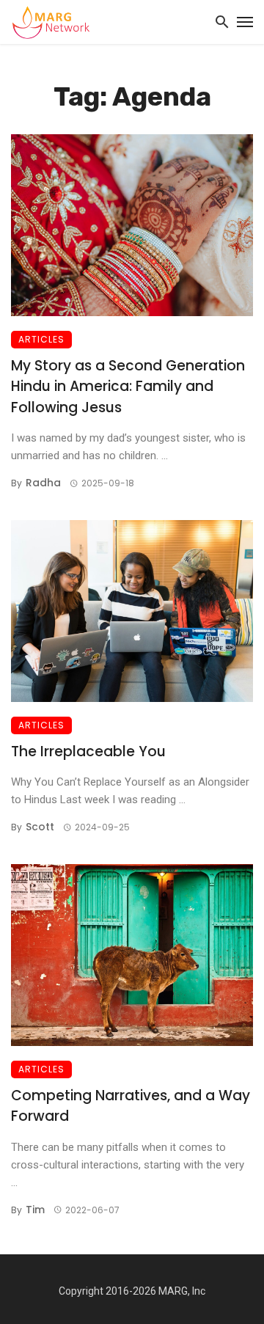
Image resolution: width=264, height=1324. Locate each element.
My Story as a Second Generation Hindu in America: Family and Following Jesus (128, 386)
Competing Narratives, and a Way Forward (130, 1106)
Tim (35, 1209)
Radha (43, 482)
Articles (41, 339)
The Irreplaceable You (88, 751)
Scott (40, 826)
